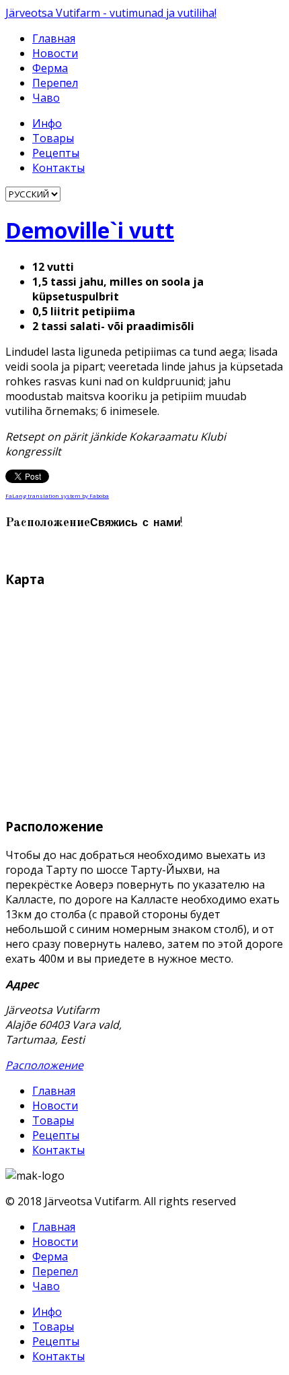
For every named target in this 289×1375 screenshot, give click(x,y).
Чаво (46, 97)
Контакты (58, 167)
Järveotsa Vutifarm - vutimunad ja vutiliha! (110, 12)
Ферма (50, 68)
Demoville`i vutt (89, 230)
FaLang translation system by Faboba (57, 495)
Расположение (44, 1065)
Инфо (47, 123)
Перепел (55, 82)
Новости (55, 53)
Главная (53, 38)
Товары (53, 138)
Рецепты (55, 153)
